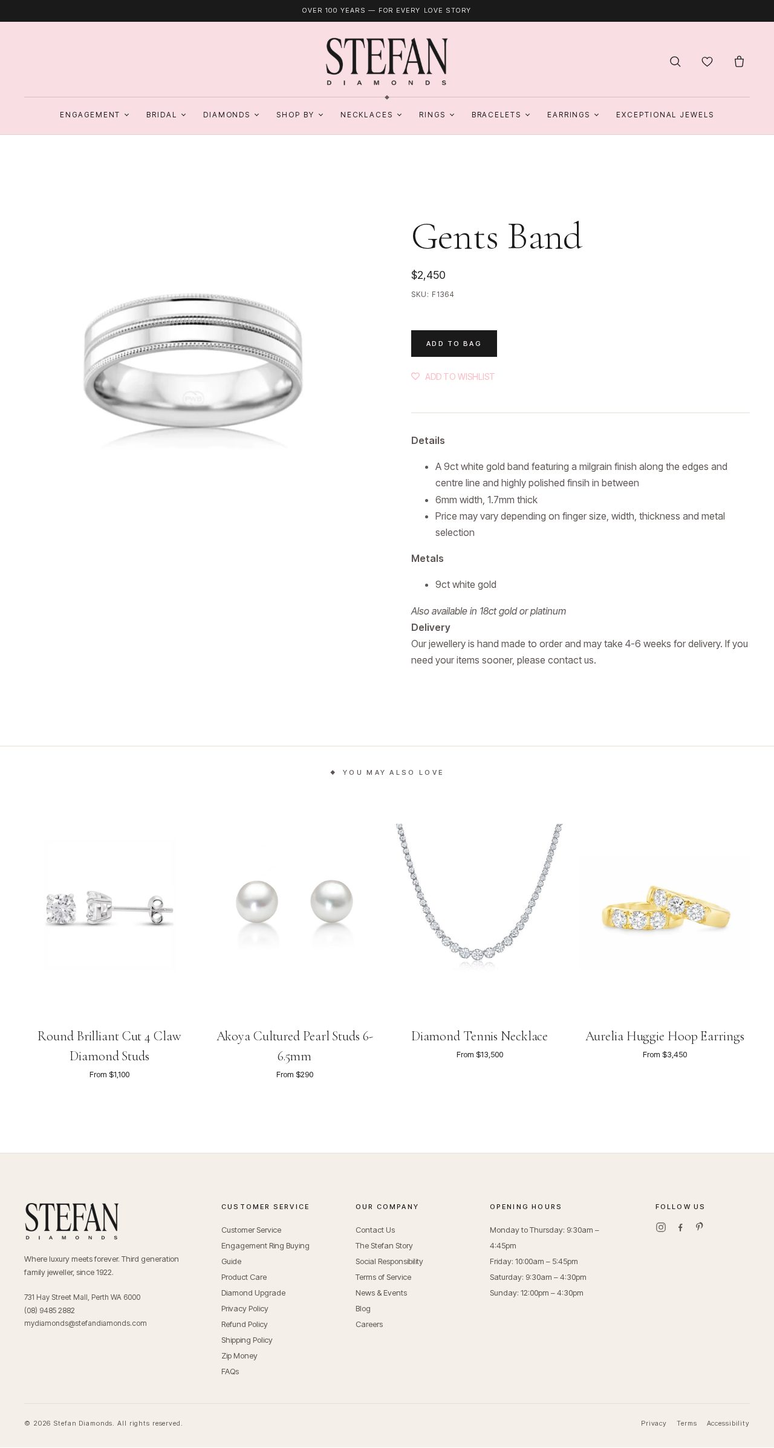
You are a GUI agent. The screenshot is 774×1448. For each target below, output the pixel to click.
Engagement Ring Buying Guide (265, 1253)
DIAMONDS (226, 114)
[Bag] (739, 61)
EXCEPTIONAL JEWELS (665, 114)
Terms (687, 1423)
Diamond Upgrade (253, 1292)
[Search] (675, 61)
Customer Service (251, 1229)
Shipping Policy (247, 1340)
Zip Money (239, 1355)
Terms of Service (383, 1277)
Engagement (90, 114)
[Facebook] (680, 1227)
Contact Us (375, 1229)
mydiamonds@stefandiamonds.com (85, 1323)
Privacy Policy (244, 1308)
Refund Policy (244, 1324)
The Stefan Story (384, 1245)
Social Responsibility (389, 1261)
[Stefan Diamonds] (387, 61)
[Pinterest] (699, 1227)
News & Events (381, 1292)
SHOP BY (295, 114)
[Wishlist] (707, 61)
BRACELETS (496, 114)
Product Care (244, 1277)
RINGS (432, 114)
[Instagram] (660, 1227)
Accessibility (728, 1423)
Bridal (161, 114)
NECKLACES (366, 114)
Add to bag (454, 343)
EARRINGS (568, 114)
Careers (369, 1324)
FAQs (230, 1371)
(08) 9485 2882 (49, 1310)
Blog (363, 1308)
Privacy (654, 1423)
